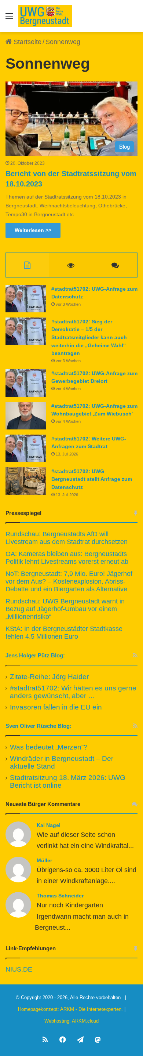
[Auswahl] (9, 19)
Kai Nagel (48, 825)
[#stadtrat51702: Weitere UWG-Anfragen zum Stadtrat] (26, 448)
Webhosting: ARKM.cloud (71, 1021)
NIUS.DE (19, 969)
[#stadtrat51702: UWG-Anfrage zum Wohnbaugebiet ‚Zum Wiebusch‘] (26, 415)
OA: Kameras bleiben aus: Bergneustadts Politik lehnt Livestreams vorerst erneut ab (67, 557)
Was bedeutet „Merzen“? (49, 747)
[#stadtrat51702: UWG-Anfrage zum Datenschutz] (26, 298)
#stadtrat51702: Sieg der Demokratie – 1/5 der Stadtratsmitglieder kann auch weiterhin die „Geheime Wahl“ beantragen (89, 337)
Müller (44, 860)
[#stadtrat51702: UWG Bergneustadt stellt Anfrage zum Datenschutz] (26, 481)
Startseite (26, 42)
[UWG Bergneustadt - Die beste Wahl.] (45, 16)
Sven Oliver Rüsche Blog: (39, 726)
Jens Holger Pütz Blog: (35, 655)
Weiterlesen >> (33, 230)
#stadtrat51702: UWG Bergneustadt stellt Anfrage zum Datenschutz (91, 479)
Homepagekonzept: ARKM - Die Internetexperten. (70, 1009)
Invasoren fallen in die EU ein (56, 707)
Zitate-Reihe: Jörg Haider (49, 677)
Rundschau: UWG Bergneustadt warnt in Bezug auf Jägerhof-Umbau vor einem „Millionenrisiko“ (65, 609)
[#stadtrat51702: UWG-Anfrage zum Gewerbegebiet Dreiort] (26, 383)
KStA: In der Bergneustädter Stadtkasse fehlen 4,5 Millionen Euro (64, 632)
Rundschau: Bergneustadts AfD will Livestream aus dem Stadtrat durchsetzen (67, 537)
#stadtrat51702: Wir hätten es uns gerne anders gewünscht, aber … (73, 692)
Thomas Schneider (60, 896)
